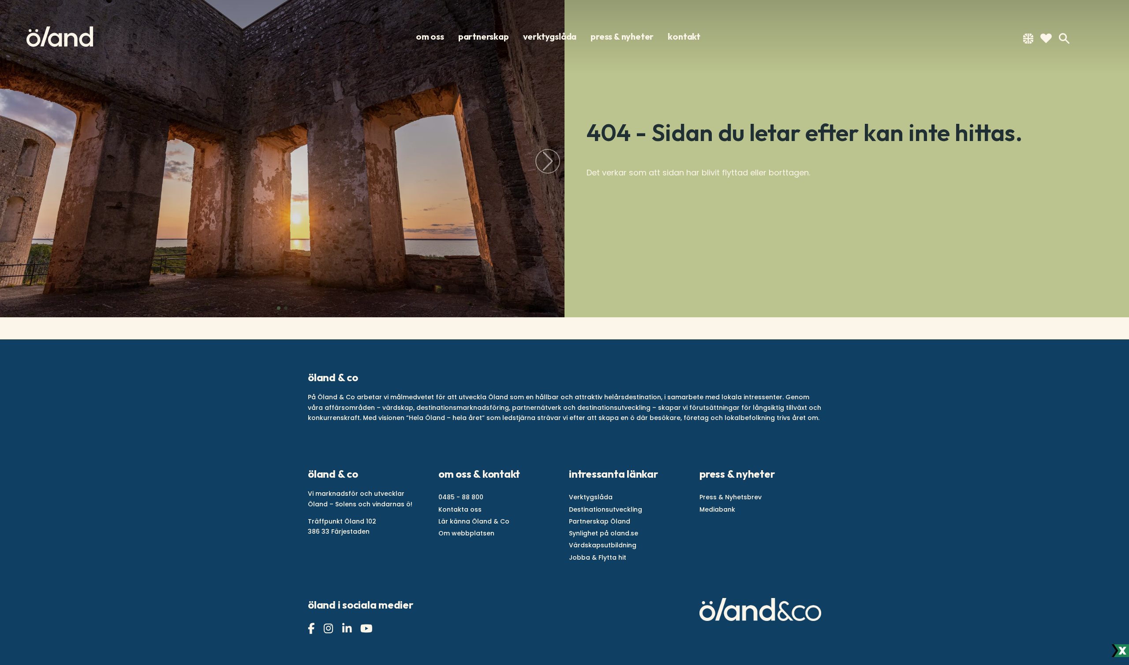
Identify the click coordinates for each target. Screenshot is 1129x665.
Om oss (430, 36)
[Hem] (59, 36)
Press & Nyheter (622, 36)
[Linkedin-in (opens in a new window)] (348, 628)
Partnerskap (483, 36)
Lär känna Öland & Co (473, 521)
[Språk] (1028, 40)
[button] (278, 308)
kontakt (684, 36)
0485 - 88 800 (460, 497)
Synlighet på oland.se (603, 533)
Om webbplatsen (466, 533)
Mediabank (717, 509)
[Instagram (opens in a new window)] (329, 628)
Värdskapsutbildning (602, 545)
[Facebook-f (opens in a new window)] (312, 628)
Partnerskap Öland (599, 521)
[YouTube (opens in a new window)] (367, 628)
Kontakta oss (460, 509)
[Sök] (1064, 38)
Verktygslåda (550, 36)
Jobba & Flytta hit (597, 557)
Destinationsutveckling (605, 509)
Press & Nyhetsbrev (730, 497)
